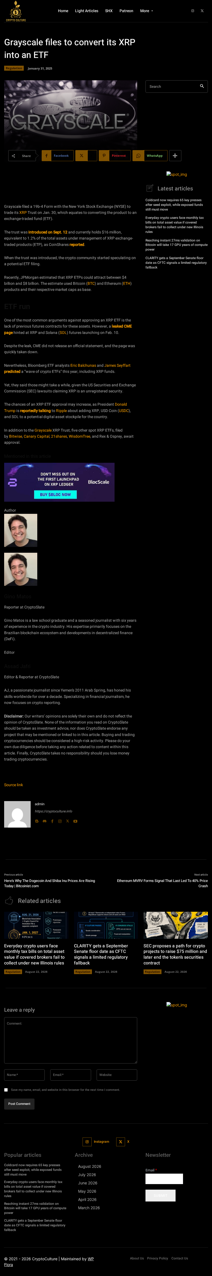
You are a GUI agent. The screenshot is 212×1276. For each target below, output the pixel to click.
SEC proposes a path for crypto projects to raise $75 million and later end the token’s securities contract (175, 954)
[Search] (202, 86)
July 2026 (87, 1174)
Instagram (101, 1141)
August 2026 (89, 1166)
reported (77, 245)
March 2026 (89, 1207)
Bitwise (15, 436)
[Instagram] (193, 11)
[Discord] (44, 820)
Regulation (14, 68)
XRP (23, 213)
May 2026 (87, 1191)
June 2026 (87, 1183)
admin (39, 804)
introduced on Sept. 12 (47, 232)
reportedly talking (35, 411)
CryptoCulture (44, 1258)
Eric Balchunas (83, 365)
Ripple (61, 411)
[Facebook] (52, 820)
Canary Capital (36, 436)
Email (151, 1170)
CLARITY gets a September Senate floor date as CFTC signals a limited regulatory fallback (176, 263)
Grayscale (43, 430)
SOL (63, 333)
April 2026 (87, 1199)
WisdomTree (79, 436)
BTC (91, 283)
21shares (59, 436)
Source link (13, 785)
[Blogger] (37, 820)
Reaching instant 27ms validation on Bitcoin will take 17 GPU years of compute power (176, 245)
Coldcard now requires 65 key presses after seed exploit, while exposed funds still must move (174, 205)
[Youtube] (75, 820)
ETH (126, 283)
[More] (175, 155)
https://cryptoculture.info (53, 811)
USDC (124, 411)
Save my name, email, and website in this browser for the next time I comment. (65, 1090)
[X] (202, 11)
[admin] (17, 814)
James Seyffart (117, 365)
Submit (160, 1195)
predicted (12, 371)
